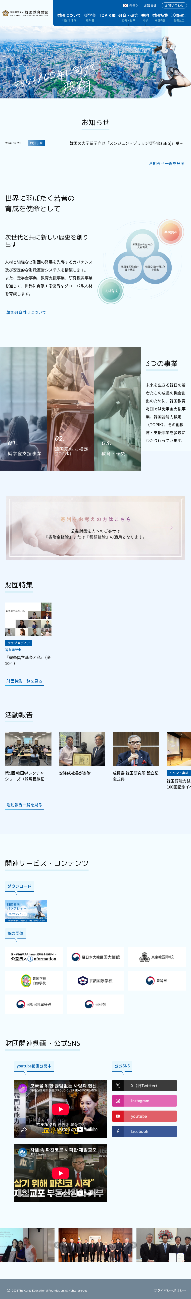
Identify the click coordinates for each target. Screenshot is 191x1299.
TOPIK (105, 15)
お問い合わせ (174, 5)
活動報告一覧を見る (24, 805)
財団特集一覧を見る (24, 681)
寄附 (145, 17)
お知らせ (150, 5)
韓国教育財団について (26, 312)
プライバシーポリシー (170, 1291)
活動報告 (179, 17)
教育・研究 (128, 17)
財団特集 (160, 17)
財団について (69, 17)
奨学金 (90, 17)
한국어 (134, 5)
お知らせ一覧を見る (167, 163)
